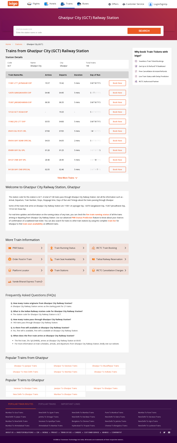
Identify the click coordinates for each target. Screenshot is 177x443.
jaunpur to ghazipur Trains (65, 388)
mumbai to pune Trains (147, 412)
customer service (91, 432)
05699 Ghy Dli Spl (16, 150)
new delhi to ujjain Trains (49, 412)
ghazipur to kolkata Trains (105, 372)
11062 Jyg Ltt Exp (16, 121)
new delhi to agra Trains (148, 421)
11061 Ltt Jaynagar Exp (20, 83)
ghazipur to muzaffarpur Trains (105, 366)
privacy (54, 432)
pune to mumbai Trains (114, 412)
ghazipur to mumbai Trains (65, 372)
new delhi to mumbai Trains (83, 412)
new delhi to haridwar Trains (83, 417)
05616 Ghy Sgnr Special (19, 140)
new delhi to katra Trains (115, 417)
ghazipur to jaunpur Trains (25, 366)
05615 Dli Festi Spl (17, 131)
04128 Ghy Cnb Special (19, 169)
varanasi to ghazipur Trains (25, 388)
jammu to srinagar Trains (48, 417)
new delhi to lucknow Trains (149, 426)
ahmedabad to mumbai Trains (51, 426)
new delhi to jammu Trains (115, 421)
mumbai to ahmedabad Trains (17, 426)
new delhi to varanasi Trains (149, 417)
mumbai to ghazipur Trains (65, 394)
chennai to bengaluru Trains (116, 426)
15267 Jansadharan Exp (19, 102)
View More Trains (66, 178)
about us (9, 432)
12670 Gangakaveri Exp (19, 92)
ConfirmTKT (117, 432)
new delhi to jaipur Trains (16, 417)
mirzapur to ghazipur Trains (106, 388)
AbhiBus (105, 432)
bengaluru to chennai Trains (83, 421)
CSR (38, 432)
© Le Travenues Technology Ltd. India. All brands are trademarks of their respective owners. (88, 440)
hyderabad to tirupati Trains (83, 426)
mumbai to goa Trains (14, 412)
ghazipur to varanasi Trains (65, 366)
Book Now (117, 83)
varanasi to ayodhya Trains (49, 421)
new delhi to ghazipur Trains (25, 394)
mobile (45, 432)
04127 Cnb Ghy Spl (17, 160)
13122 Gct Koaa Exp (18, 112)
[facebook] (161, 432)
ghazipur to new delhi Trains (25, 372)
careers (78, 432)
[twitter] (164, 432)
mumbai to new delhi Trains (17, 421)
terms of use (66, 432)
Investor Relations (25, 432)
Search (144, 30)
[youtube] (169, 432)
